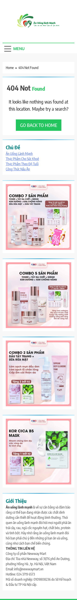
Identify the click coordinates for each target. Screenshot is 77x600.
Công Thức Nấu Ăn (18, 169)
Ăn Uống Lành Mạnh (19, 153)
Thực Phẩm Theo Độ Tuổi (22, 164)
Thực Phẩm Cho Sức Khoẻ (22, 159)
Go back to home (38, 125)
